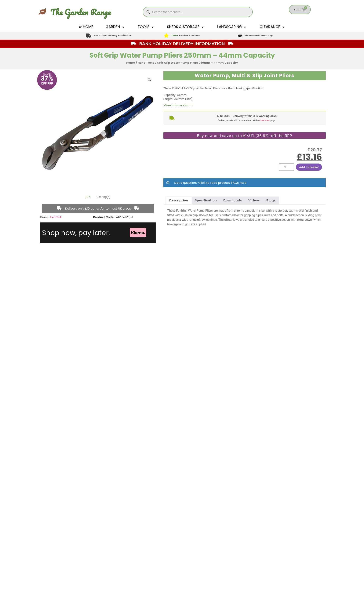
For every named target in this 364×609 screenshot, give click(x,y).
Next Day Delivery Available (112, 35)
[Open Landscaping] (245, 27)
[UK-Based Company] (240, 36)
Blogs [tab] (270, 200)
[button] (149, 79)
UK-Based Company (259, 35)
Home (130, 63)
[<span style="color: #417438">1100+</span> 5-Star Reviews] (166, 36)
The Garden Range (80, 12)
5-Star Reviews (185, 35)
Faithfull (56, 217)
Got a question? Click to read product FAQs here (210, 183)
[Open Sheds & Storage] (202, 27)
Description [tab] (178, 200)
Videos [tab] (254, 200)
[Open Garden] (123, 27)
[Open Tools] (152, 27)
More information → (178, 105)
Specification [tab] (206, 200)
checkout (264, 120)
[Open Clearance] (283, 27)
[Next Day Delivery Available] (88, 36)
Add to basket (309, 167)
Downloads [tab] (232, 200)
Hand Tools (146, 63)
